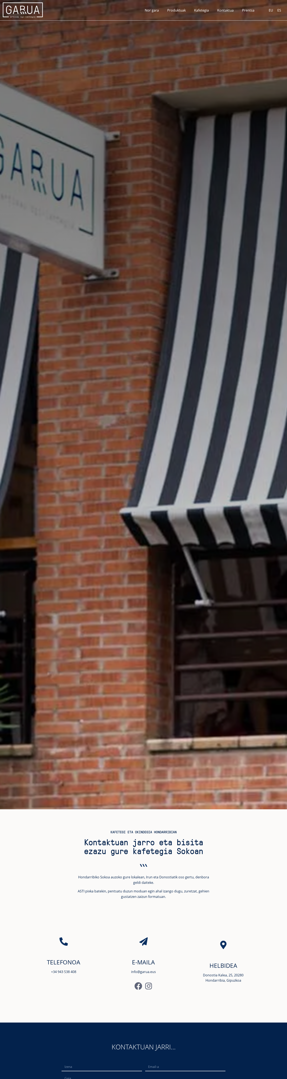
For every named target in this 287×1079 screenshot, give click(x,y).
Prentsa (248, 10)
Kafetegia (201, 10)
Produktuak (176, 10)
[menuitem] (271, 10)
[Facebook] (138, 986)
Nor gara (152, 10)
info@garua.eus (143, 971)
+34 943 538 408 (63, 971)
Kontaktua (225, 10)
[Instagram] (149, 986)
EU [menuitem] (271, 10)
